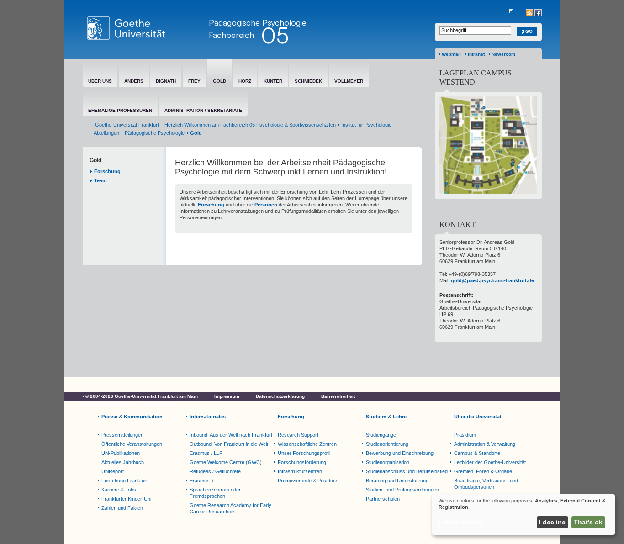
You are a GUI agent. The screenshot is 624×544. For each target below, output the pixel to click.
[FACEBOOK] (538, 14)
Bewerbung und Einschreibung (400, 453)
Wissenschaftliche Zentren (307, 444)
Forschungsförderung (302, 462)
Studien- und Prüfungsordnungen (402, 489)
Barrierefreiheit (338, 396)
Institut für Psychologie (366, 124)
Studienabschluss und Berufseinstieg (407, 471)
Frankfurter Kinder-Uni (126, 499)
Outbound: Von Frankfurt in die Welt (229, 444)
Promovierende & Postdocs (308, 480)
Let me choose (462, 522)
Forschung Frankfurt (124, 480)
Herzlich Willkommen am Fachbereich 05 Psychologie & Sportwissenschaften (250, 124)
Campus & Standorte (477, 453)
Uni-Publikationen (120, 453)
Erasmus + (202, 480)
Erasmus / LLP (206, 453)
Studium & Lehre (386, 416)
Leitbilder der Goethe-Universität (490, 462)
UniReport (112, 471)
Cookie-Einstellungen (109, 404)
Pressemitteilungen (122, 435)
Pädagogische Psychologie (155, 133)
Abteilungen (106, 133)
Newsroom (503, 54)
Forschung (107, 171)
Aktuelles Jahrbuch (122, 462)
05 (275, 35)
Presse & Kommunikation (132, 416)
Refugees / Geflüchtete (215, 471)
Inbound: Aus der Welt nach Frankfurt (231, 435)
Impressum (226, 396)
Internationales (208, 416)
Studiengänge (381, 435)
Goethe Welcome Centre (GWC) (226, 462)
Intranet (476, 54)
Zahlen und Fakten (122, 508)
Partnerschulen (383, 499)
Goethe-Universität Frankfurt (127, 124)
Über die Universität (478, 416)
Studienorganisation (387, 462)
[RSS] (530, 14)
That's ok (588, 522)
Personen (265, 204)
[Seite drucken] (509, 13)
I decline (552, 522)
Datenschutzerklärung (280, 396)
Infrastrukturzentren (300, 471)
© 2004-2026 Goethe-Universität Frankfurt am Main (141, 396)
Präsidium (465, 435)
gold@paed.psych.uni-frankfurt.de (492, 280)
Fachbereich (231, 35)
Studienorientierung (387, 444)
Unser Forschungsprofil (304, 453)
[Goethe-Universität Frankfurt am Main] (136, 29)
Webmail (451, 54)
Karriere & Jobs (118, 489)
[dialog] (523, 514)
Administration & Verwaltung (484, 444)
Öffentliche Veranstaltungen (131, 444)
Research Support (298, 435)
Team (100, 180)
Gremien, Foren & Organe (483, 471)
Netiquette (160, 404)
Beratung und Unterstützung (397, 480)
